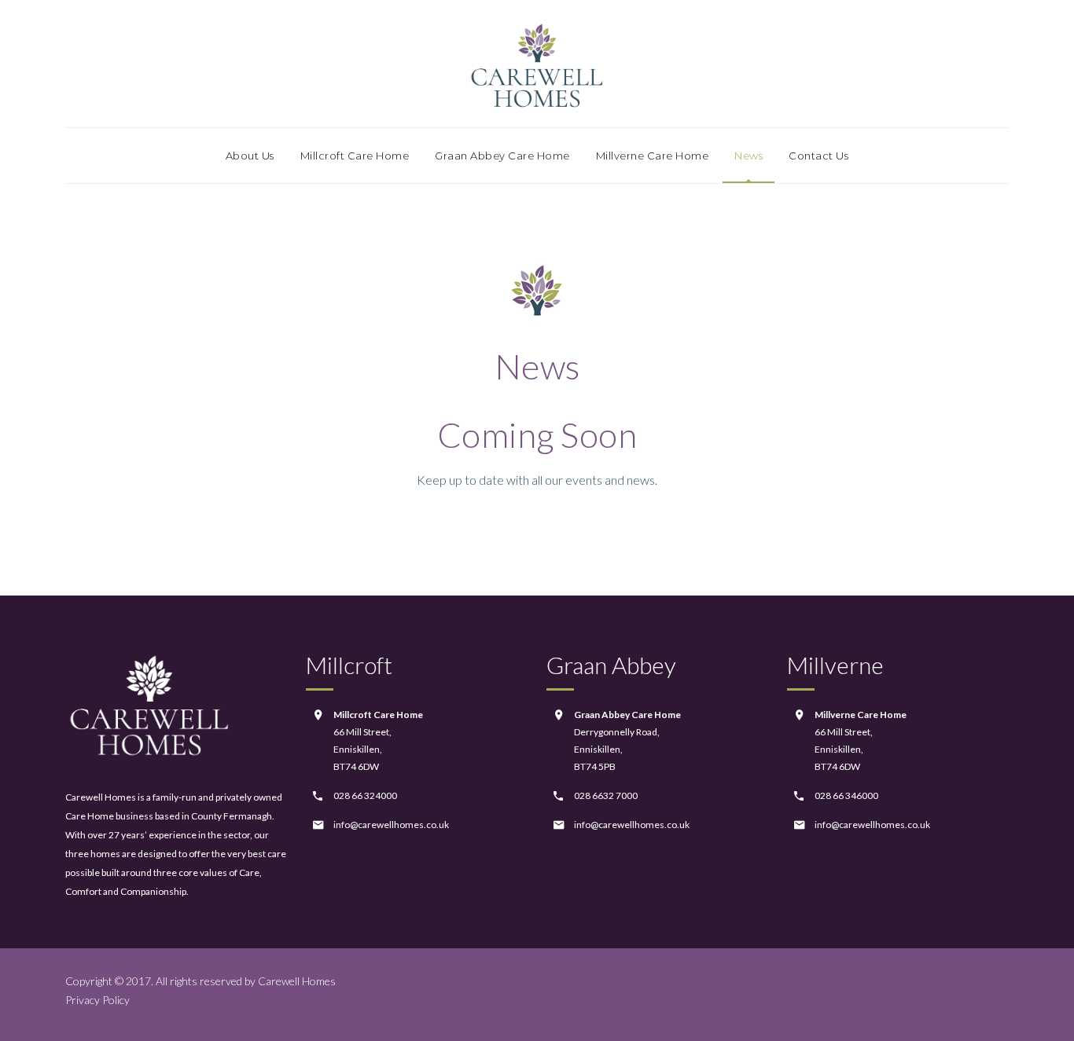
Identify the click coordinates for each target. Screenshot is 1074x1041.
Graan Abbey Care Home (502, 155)
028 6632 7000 (606, 795)
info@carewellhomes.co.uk (391, 824)
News (748, 155)
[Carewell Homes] (537, 63)
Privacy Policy (97, 999)
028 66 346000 (846, 795)
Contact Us (818, 155)
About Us (250, 155)
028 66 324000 (365, 795)
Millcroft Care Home (355, 155)
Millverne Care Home (652, 155)
